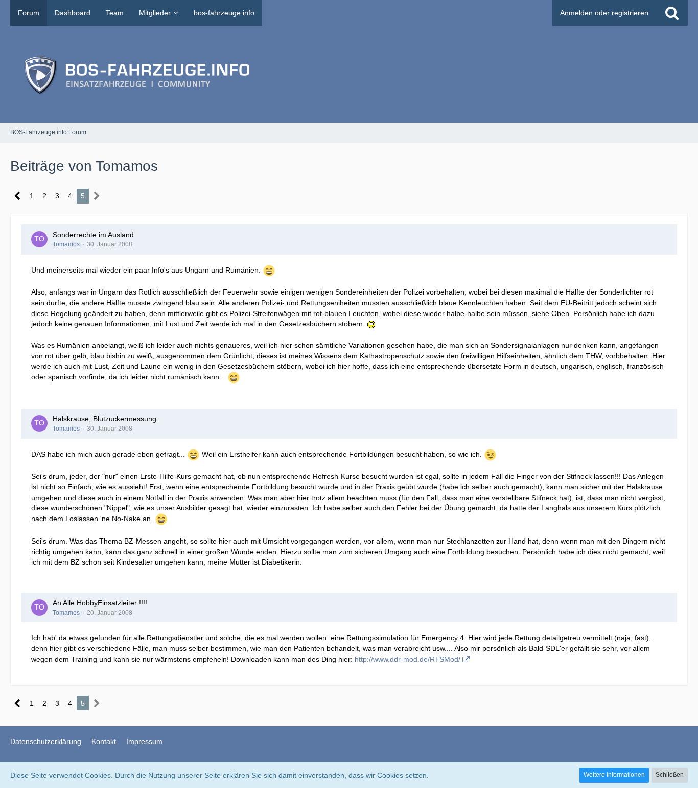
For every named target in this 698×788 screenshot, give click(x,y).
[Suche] (672, 13)
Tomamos (66, 244)
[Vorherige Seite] (17, 196)
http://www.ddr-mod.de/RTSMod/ (407, 659)
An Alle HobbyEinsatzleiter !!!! (100, 603)
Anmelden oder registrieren (604, 13)
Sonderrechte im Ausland (93, 235)
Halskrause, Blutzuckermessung (104, 419)
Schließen (670, 774)
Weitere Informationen (614, 774)
